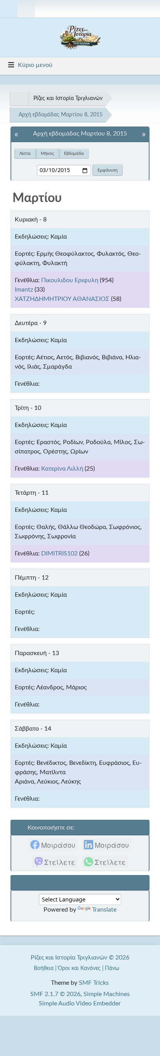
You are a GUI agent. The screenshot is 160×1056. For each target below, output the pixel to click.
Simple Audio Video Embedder (80, 1003)
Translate (104, 910)
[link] (53, 844)
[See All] (19, 98)
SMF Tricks (94, 983)
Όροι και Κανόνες (79, 968)
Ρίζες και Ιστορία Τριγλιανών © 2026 (80, 957)
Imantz (24, 289)
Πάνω (113, 968)
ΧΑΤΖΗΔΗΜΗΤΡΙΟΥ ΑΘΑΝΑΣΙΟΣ (62, 299)
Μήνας (47, 153)
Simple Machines (106, 994)
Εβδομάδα (74, 153)
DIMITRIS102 (59, 553)
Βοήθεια (44, 968)
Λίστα (25, 153)
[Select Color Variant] (151, 9)
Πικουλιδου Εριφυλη (69, 280)
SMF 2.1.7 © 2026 (55, 994)
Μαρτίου (37, 198)
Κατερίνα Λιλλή (62, 469)
